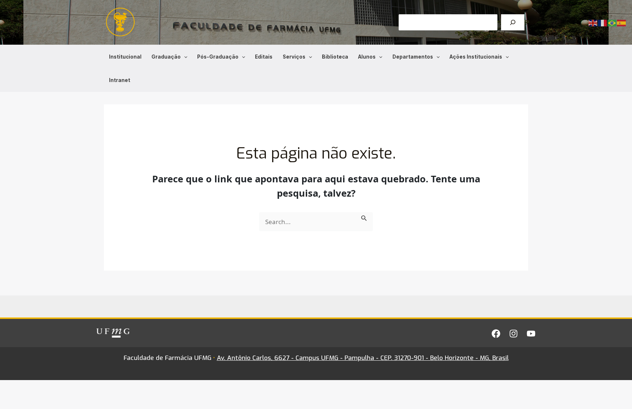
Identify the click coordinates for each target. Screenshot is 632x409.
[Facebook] (496, 333)
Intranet (119, 80)
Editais (263, 57)
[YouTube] (531, 333)
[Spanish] (622, 22)
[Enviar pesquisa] (364, 217)
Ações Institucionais (475, 57)
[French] (602, 22)
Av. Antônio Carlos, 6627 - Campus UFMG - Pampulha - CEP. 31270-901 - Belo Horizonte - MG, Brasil (363, 358)
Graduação (166, 57)
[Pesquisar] (512, 22)
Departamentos (412, 57)
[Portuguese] (612, 22)
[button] (184, 56)
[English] (593, 22)
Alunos (367, 57)
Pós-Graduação (217, 57)
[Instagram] (513, 333)
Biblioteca (335, 57)
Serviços (294, 57)
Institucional (125, 57)
